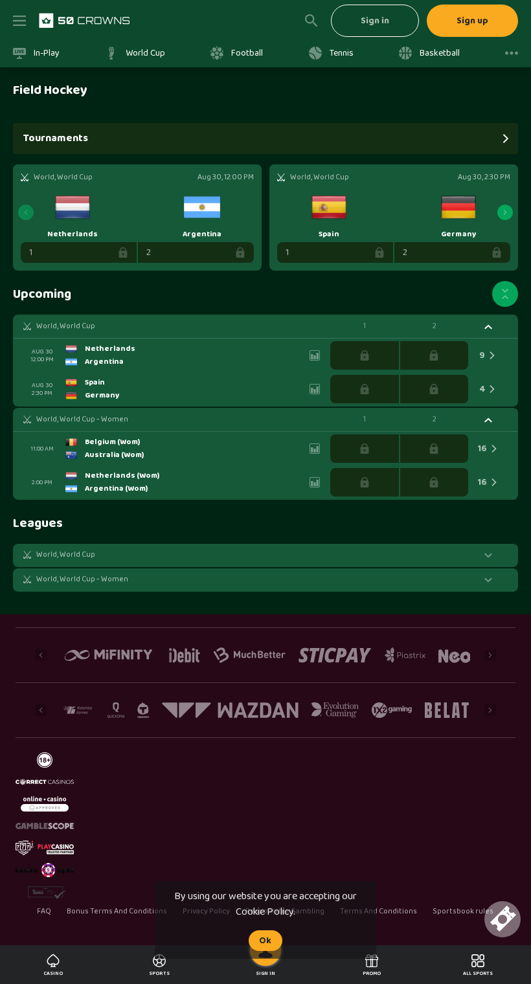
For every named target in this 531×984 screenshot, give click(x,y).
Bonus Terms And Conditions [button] (117, 911)
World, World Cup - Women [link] (82, 419)
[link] (84, 21)
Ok (265, 941)
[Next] (505, 212)
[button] (265, 326)
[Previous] (26, 212)
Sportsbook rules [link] (463, 911)
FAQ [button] (44, 911)
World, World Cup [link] (65, 326)
